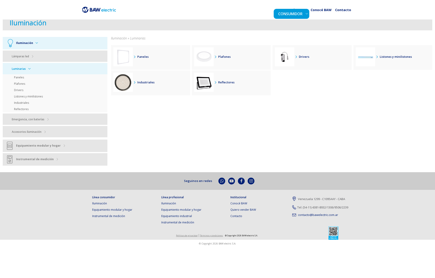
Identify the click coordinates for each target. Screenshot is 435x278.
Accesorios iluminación (26, 132)
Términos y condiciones (211, 235)
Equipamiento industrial (176, 216)
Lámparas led (20, 56)
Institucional (238, 197)
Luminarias (19, 69)
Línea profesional (172, 197)
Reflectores (21, 109)
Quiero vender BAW (243, 210)
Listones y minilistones (28, 96)
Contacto (345, 13)
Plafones (19, 84)
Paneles (19, 77)
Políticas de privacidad (187, 235)
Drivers (18, 90)
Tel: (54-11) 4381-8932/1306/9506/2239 (322, 207)
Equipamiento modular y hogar (112, 210)
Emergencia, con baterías (28, 119)
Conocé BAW (326, 13)
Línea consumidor (103, 197)
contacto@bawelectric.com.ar (317, 215)
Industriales (21, 103)
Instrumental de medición (108, 216)
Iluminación (99, 203)
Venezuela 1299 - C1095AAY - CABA (321, 199)
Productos (304, 13)
